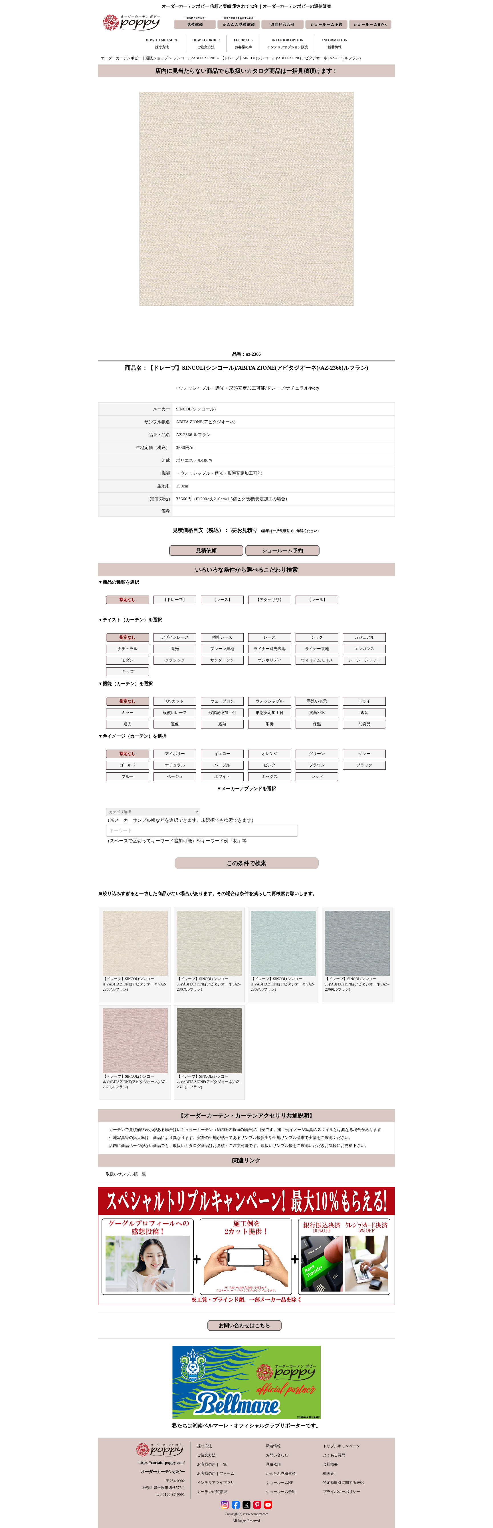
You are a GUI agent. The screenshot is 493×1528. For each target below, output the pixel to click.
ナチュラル (128, 649)
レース (270, 637)
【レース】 (222, 600)
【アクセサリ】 (270, 600)
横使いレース (175, 713)
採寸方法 (204, 1446)
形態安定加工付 (270, 713)
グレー (364, 754)
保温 (317, 724)
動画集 (328, 1473)
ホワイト (222, 776)
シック (317, 637)
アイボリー (175, 754)
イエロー (222, 754)
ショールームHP (279, 1482)
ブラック (364, 765)
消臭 (270, 724)
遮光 (175, 649)
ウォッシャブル (270, 701)
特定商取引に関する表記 (343, 1482)
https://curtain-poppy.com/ (161, 1462)
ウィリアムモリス (317, 660)
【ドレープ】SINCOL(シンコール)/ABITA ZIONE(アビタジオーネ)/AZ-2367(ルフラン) (209, 984)
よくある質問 (334, 1455)
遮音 (364, 713)
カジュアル (364, 637)
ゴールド (128, 765)
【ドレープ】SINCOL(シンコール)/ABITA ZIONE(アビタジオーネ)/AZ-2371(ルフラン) (209, 1081)
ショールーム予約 (282, 550)
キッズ (128, 671)
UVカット (175, 701)
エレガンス (364, 649)
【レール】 (317, 600)
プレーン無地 (222, 649)
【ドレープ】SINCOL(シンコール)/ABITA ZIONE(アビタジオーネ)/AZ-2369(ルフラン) (357, 984)
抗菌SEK (317, 713)
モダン (128, 660)
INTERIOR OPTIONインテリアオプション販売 (287, 43)
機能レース (222, 637)
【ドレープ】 (175, 600)
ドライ (364, 701)
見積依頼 (206, 550)
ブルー (128, 776)
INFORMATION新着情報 (334, 43)
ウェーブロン (222, 701)
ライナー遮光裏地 (270, 649)
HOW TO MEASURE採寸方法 (162, 43)
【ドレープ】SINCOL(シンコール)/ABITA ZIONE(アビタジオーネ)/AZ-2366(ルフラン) (134, 984)
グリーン (317, 754)
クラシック (175, 660)
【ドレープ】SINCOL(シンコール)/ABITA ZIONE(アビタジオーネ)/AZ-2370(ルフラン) (134, 1081)
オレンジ (270, 754)
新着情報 (273, 1446)
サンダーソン (222, 660)
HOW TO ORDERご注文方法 (206, 43)
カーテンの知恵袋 (212, 1491)
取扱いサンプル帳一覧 (126, 1174)
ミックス (270, 776)
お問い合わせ (277, 1455)
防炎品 (365, 724)
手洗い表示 (317, 701)
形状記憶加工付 (222, 713)
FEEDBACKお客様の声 (243, 43)
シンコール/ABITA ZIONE (194, 58)
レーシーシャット (364, 660)
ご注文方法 (206, 1455)
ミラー (128, 713)
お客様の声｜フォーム (215, 1473)
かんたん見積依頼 (281, 1473)
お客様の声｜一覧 (212, 1464)
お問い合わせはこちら (244, 1325)
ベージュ (175, 776)
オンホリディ (270, 660)
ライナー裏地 (317, 649)
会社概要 (330, 1464)
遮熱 (222, 724)
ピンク (270, 765)
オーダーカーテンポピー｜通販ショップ (134, 58)
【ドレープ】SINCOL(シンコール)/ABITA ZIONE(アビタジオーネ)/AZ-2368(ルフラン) (282, 984)
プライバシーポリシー (341, 1491)
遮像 (175, 724)
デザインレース (175, 637)
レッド (317, 776)
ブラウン (317, 765)
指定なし (128, 600)
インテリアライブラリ (215, 1482)
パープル (222, 765)
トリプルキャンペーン (341, 1446)
